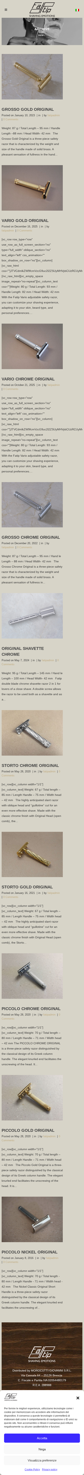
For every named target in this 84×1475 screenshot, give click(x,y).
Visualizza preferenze (42, 1460)
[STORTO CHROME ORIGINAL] (32, 733)
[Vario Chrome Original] (32, 346)
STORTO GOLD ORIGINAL (27, 887)
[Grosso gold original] (32, 76)
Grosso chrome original (31, 537)
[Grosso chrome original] (32, 505)
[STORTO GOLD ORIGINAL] (32, 854)
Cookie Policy (32, 1469)
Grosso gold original (28, 109)
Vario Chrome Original (28, 379)
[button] (78, 1398)
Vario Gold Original (25, 220)
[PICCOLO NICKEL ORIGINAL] (32, 1219)
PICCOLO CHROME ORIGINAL (31, 1008)
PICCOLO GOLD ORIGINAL (28, 1130)
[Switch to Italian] (77, 10)
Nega (42, 1449)
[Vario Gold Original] (32, 188)
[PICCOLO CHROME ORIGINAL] (32, 976)
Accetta (42, 1438)
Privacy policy (49, 1469)
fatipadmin (54, 115)
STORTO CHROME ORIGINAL (30, 765)
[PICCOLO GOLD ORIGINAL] (32, 1097)
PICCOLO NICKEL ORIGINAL (29, 1252)
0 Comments (10, 119)
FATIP (41, 35)
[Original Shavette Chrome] (32, 616)
